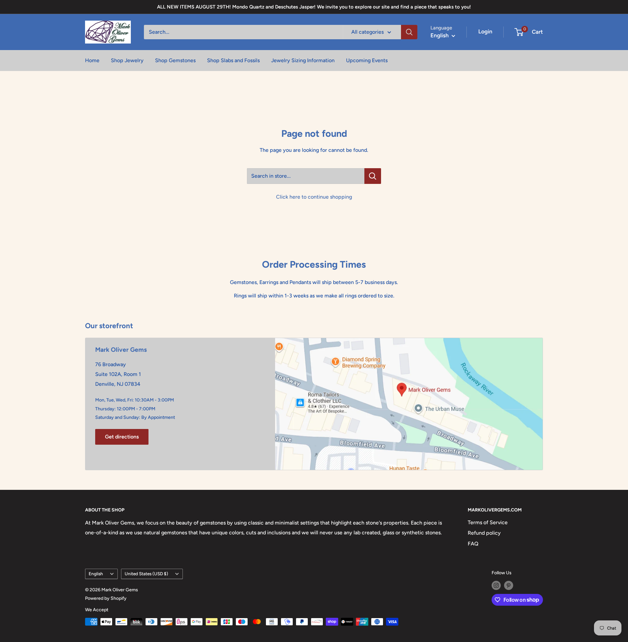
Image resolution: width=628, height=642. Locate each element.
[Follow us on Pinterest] (508, 585)
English (96, 573)
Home (92, 60)
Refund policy (484, 533)
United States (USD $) (146, 573)
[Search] (409, 32)
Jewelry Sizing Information (303, 60)
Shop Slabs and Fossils (233, 60)
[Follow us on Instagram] (496, 585)
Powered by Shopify (106, 598)
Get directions (122, 437)
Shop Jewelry (127, 60)
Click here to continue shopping (314, 197)
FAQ (473, 544)
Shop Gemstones (175, 60)
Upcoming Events (367, 60)
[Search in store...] (372, 176)
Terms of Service (488, 522)
